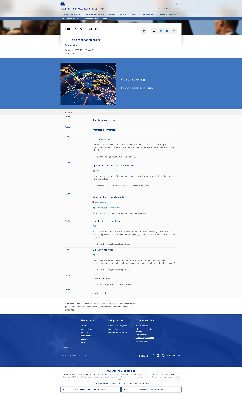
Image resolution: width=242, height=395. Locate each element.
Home (62, 18)
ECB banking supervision (168, 14)
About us (157, 9)
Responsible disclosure (117, 332)
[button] (175, 4)
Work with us (86, 329)
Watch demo (100, 202)
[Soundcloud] (174, 355)
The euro (123, 14)
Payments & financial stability (94, 14)
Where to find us (87, 342)
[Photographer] (115, 103)
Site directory (67, 347)
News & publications (148, 14)
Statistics (112, 14)
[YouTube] (168, 355)
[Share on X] (154, 31)
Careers (177, 9)
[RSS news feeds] (179, 355)
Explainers (85, 332)
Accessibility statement (145, 338)
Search (171, 4)
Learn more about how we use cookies (135, 383)
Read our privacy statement (106, 383)
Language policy (142, 341)
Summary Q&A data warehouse (109, 208)
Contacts (84, 339)
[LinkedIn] (158, 355)
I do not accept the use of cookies (151, 389)
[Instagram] (163, 355)
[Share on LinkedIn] (167, 31)
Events (105, 18)
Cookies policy (141, 334)
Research (134, 14)
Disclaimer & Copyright (117, 326)
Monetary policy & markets (71, 14)
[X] (152, 355)
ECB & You (167, 9)
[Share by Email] (174, 31)
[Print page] (144, 31)
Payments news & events (91, 18)
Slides (97, 171)
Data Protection (142, 326)
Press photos (86, 336)
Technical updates (115, 329)
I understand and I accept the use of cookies (90, 389)
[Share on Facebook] (161, 31)
